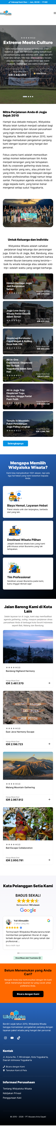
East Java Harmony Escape (20, 731)
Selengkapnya (15, 443)
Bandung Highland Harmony (20, 671)
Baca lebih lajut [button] (13, 945)
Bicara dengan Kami (28, 994)
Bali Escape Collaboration (19, 847)
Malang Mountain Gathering (20, 787)
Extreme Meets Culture (28, 42)
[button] (25, 96)
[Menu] (55, 13)
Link (28, 290)
